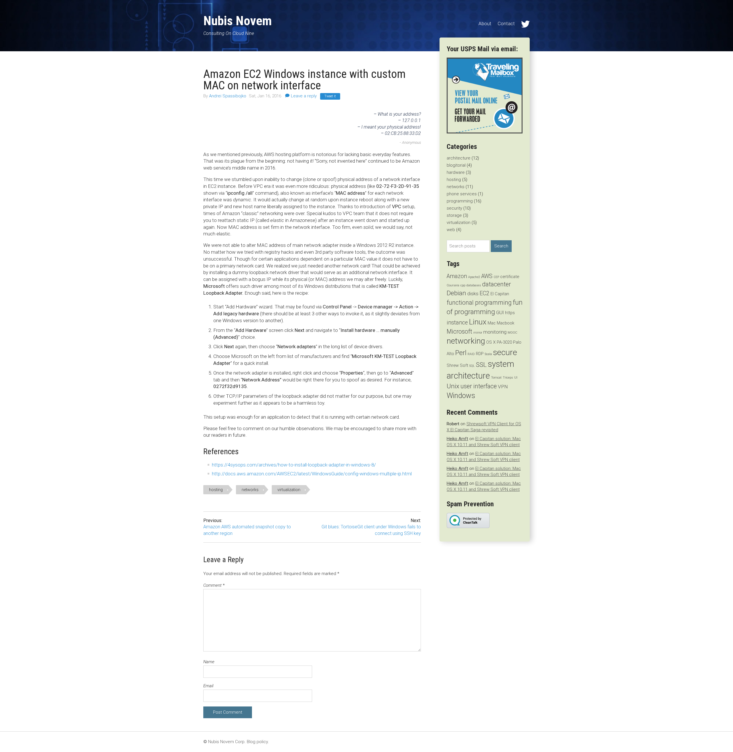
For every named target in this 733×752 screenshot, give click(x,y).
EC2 (484, 293)
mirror (477, 332)
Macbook (505, 323)
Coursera (453, 285)
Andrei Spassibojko (228, 96)
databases (473, 285)
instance (457, 322)
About (484, 23)
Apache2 (474, 277)
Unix (453, 386)
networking (466, 341)
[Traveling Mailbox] (485, 132)
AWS (486, 276)
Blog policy (257, 741)
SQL (472, 366)
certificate (509, 276)
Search (501, 246)
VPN (503, 386)
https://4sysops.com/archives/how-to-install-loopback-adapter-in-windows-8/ (294, 465)
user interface (478, 386)
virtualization (288, 489)
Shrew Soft (457, 365)
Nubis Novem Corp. (227, 741)
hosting (216, 489)
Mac (492, 323)
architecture (458, 158)
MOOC (512, 332)
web (451, 229)
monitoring (495, 332)
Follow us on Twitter (525, 24)
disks (472, 293)
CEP (496, 277)
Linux (477, 322)
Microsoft (459, 331)
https (510, 312)
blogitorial (456, 165)
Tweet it (330, 96)
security (454, 208)
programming (460, 201)
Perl (460, 353)
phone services (462, 193)
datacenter (496, 284)
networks (250, 489)
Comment (214, 585)
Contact (506, 23)
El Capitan (499, 293)
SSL (481, 365)
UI (515, 377)
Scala (488, 354)
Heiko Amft (457, 438)
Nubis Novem (237, 20)
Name (208, 661)
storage (454, 215)
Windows (461, 395)
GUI (500, 312)
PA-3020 (504, 342)
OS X (491, 342)
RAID (471, 354)
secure (505, 352)
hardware (456, 172)
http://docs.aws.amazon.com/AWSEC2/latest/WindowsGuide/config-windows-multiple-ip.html (312, 474)
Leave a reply (304, 96)
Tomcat (496, 377)
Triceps (508, 377)
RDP (480, 353)
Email (208, 685)
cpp (462, 285)
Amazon (457, 276)
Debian (456, 293)
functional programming (479, 302)
